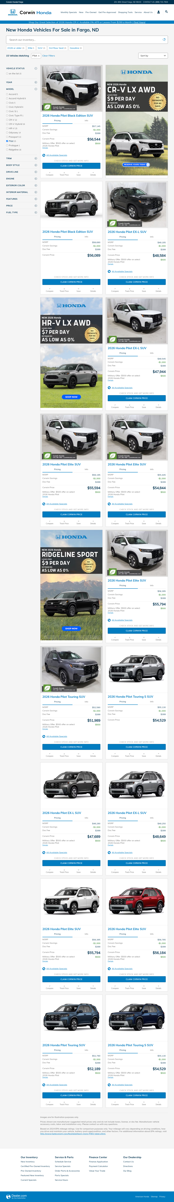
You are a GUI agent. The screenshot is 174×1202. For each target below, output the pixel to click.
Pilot (34, 55)
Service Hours (61, 1180)
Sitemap (154, 1196)
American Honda (142, 1196)
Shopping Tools (125, 12)
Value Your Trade (97, 1170)
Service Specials (62, 1166)
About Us (148, 12)
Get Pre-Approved (107, 12)
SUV (41, 48)
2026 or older (15, 48)
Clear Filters (48, 55)
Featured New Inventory (32, 1175)
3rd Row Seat (57, 48)
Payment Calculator (98, 1166)
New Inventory (28, 1161)
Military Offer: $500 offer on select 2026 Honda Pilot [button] (58, 145)
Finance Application (98, 1161)
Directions (128, 1166)
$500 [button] (97, 143)
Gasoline (76, 48)
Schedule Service (63, 1161)
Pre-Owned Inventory (31, 1170)
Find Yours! (139, 22)
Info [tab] (86, 120)
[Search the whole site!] (166, 11)
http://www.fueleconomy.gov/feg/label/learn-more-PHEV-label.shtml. (73, 1133)
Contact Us (128, 1161)
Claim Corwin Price (71, 166)
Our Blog (127, 1170)
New (81, 12)
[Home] (12, 12)
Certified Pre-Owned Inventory (35, 1166)
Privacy (162, 1196)
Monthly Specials (69, 12)
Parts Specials (62, 1175)
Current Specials (28, 1180)
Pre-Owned (90, 12)
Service (138, 12)
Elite (31, 48)
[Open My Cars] (158, 12)
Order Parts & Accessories (67, 1170)
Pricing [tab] (57, 120)
